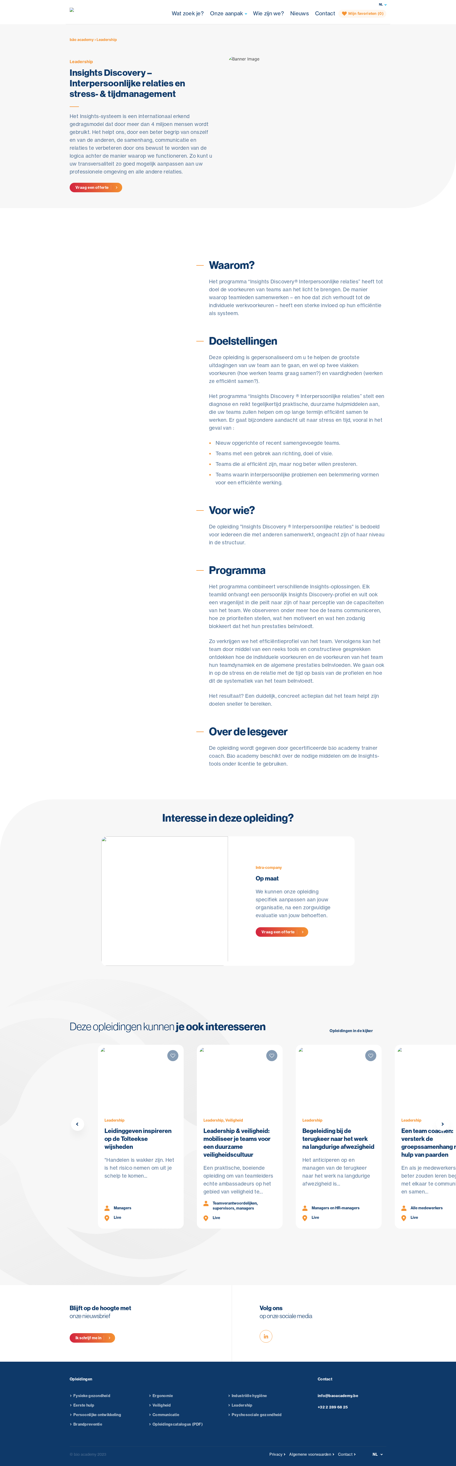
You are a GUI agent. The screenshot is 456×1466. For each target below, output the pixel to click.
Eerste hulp (83, 1405)
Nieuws (299, 13)
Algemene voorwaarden (310, 1454)
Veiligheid (162, 1405)
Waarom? (218, 218)
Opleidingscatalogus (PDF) (178, 1424)
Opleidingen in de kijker (351, 1030)
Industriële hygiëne (249, 1395)
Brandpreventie (87, 1424)
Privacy (275, 1454)
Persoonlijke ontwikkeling (97, 1414)
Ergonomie (163, 1395)
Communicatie (166, 1414)
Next (442, 1124)
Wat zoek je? (188, 13)
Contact (325, 13)
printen (94, 309)
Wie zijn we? (268, 13)
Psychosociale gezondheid (257, 1414)
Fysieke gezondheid (91, 1395)
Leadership (81, 61)
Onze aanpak (226, 13)
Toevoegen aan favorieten (113, 296)
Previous (77, 1124)
